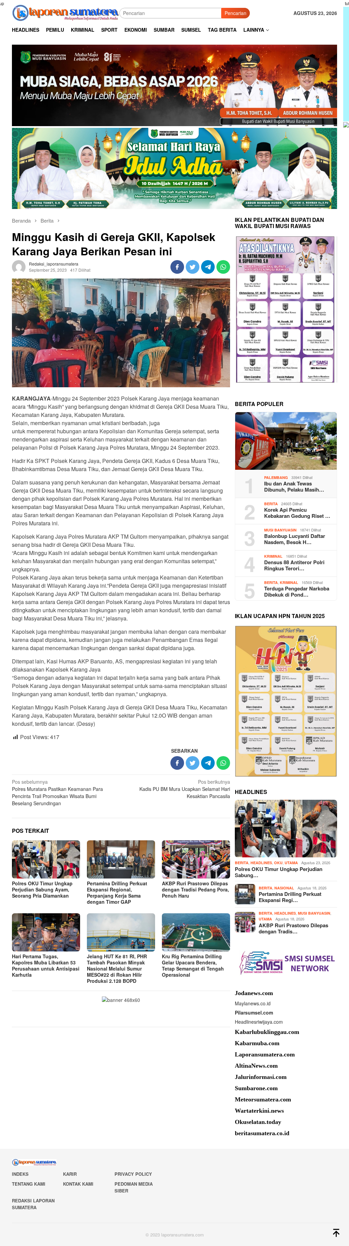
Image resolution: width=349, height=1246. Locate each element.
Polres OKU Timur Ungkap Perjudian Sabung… (278, 872)
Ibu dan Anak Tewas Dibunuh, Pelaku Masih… (294, 486)
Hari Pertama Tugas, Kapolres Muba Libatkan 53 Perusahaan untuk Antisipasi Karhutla (45, 965)
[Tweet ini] (192, 267)
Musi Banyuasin (280, 529)
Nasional (284, 887)
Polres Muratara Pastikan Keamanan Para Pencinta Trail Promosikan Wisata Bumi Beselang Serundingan (57, 792)
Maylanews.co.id (253, 1003)
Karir (70, 1174)
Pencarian (235, 13)
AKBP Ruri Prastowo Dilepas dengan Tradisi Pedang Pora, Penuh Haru (195, 889)
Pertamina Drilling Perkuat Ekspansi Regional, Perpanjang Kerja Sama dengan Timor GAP (117, 892)
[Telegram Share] (208, 267)
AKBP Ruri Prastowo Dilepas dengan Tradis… (293, 928)
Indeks (20, 1174)
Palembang (276, 477)
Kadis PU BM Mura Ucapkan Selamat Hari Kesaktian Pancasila (184, 788)
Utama (291, 862)
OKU (278, 862)
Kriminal (273, 556)
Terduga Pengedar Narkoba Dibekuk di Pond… (296, 591)
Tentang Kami (28, 1184)
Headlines (261, 862)
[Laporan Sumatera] (65, 12)
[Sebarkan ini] (177, 267)
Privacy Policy (133, 1174)
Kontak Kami (78, 1184)
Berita (271, 503)
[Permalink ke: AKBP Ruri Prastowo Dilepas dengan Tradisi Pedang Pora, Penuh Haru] (196, 859)
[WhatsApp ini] (223, 267)
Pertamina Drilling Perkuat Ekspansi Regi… (290, 897)
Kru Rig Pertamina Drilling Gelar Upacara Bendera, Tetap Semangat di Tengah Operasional (193, 965)
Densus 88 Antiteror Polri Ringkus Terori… (294, 565)
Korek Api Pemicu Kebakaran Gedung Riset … (297, 513)
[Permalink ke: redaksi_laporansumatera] (19, 265)
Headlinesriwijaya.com (259, 1021)
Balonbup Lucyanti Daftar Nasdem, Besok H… (294, 539)
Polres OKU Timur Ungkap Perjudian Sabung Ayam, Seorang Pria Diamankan (42, 889)
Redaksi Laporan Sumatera (33, 1204)
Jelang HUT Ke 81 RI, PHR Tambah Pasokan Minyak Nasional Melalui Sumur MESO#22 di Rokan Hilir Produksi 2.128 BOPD (117, 968)
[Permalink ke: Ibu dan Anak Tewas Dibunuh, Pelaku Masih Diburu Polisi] (286, 441)
